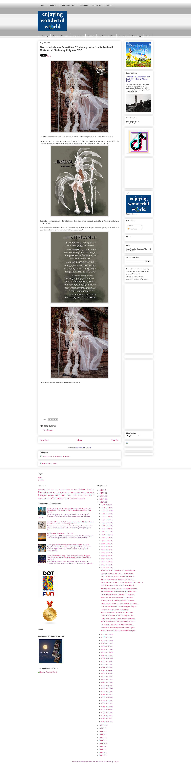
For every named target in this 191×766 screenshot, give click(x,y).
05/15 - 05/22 (105, 664)
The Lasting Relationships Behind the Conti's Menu (117, 612)
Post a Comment (48, 430)
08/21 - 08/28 (105, 559)
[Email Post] (44, 419)
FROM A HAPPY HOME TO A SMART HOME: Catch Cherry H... (122, 582)
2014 (101, 746)
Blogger (116, 761)
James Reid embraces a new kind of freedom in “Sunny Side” (138, 79)
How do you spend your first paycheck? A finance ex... (118, 600)
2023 (101, 499)
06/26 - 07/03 (105, 646)
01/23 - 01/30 (105, 712)
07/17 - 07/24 (105, 637)
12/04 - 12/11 (105, 514)
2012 (101, 752)
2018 (101, 734)
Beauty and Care (71, 490)
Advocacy (44, 36)
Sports (49, 498)
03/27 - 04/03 (105, 685)
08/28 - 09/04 (105, 556)
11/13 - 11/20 (105, 523)
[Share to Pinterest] (57, 419)
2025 (101, 493)
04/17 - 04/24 (105, 676)
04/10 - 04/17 (105, 679)
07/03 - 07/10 (105, 643)
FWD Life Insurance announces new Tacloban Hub (117, 597)
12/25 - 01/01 (105, 505)
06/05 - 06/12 (105, 655)
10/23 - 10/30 (105, 532)
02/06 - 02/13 (105, 706)
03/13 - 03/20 (105, 691)
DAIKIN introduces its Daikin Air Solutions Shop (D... (118, 585)
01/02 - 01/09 (105, 722)
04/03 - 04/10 (105, 682)
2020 (101, 728)
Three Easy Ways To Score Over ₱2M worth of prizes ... (119, 570)
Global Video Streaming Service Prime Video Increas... (118, 618)
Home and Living (82, 492)
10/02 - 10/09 (105, 541)
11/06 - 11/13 (105, 526)
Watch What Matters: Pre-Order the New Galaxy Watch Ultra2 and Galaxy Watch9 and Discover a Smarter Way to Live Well (70, 523)
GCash (67, 492)
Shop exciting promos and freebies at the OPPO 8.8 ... (118, 579)
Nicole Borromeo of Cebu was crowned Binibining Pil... (118, 631)
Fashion (91, 36)
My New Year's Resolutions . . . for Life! (60, 533)
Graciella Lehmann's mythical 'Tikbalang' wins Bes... (117, 615)
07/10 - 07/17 (105, 640)
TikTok (66, 498)
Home (43, 5)
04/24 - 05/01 (105, 673)
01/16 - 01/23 (105, 715)
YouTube (109, 5)
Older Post (115, 440)
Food (101, 36)
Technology (136, 36)
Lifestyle (111, 36)
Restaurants (42, 498)
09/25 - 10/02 (105, 544)
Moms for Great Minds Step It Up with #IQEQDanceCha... (119, 588)
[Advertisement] (142, 172)
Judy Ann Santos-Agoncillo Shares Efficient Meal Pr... (118, 576)
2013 (101, 749)
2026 (101, 490)
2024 (101, 496)
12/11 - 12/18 (105, 511)
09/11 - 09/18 (105, 550)
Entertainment (78, 36)
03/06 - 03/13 (105, 694)
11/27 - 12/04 (105, 517)
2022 (101, 502)
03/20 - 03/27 (105, 688)
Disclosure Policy (68, 5)
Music (63, 495)
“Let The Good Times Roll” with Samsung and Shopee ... (119, 606)
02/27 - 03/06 (105, 697)
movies (77, 498)
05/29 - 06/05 (105, 658)
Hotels (92, 492)
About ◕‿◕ (53, 5)
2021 (101, 725)
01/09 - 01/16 (105, 719)
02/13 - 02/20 (105, 703)
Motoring (51, 495)
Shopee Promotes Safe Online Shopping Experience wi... (119, 591)
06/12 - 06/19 (105, 652)
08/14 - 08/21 (105, 562)
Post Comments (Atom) (83, 447)
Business (64, 36)
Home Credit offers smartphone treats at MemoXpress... (118, 628)
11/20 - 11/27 (105, 520)
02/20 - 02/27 (105, 700)
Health (73, 492)
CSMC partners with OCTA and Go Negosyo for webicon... (119, 603)
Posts (131, 225)
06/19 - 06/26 (105, 649)
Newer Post (44, 440)
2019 (101, 731)
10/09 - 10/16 (105, 538)
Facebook (84, 5)
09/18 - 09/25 (105, 547)
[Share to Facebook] (55, 419)
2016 (101, 740)
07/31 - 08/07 (105, 568)
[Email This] (49, 419)
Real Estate (123, 36)
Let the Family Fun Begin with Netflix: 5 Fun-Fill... (117, 624)
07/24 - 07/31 (105, 634)
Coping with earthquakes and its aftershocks (114, 609)
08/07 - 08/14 (105, 565)
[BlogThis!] (51, 419)
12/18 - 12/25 (105, 508)
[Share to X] (53, 419)
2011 (101, 755)
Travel (148, 36)
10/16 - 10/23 (105, 535)
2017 (101, 737)
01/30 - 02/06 (105, 709)
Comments (133, 229)
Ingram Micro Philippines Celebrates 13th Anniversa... (118, 594)
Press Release (78, 495)
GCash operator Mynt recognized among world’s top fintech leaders (68, 545)
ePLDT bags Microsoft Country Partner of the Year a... (118, 621)
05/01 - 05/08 (105, 670)
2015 (101, 743)
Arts (54, 36)
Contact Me (96, 5)
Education (90, 489)
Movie (57, 495)
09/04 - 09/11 (105, 553)
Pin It (49, 56)
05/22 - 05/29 (105, 661)
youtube (82, 498)
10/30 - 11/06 (105, 529)
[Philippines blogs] (50, 624)
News (69, 495)
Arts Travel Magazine (57, 489)
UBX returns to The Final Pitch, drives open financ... (117, 573)
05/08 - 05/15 (105, 667)
